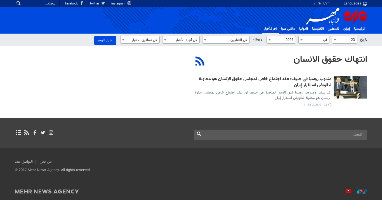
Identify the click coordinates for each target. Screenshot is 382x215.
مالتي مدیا (288, 29)
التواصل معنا (24, 162)
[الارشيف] (18, 133)
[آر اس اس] (26, 133)
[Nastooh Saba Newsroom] (359, 191)
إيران (346, 29)
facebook (72, 3)
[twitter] (42, 133)
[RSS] (200, 62)
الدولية (303, 29)
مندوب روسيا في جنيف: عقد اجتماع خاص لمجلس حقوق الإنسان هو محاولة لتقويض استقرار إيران (265, 82)
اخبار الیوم (105, 40)
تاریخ (363, 40)
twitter (95, 3)
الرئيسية (359, 29)
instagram (118, 3)
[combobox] (344, 40)
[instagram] (51, 133)
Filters (257, 40)
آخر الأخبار (270, 29)
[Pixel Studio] (345, 191)
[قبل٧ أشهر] (350, 87)
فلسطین (333, 29)
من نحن (46, 162)
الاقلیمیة (318, 29)
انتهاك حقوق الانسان (330, 60)
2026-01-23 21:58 (315, 105)
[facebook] (34, 133)
